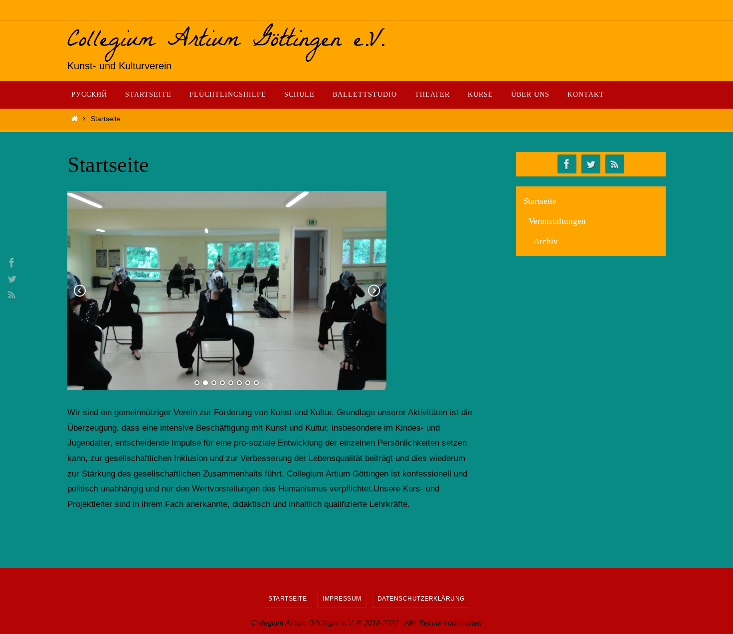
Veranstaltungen (557, 221)
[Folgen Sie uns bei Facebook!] (10, 262)
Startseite (540, 201)
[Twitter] (10, 278)
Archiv (546, 241)
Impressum (342, 598)
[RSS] (10, 294)
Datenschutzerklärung (421, 598)
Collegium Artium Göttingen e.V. (226, 42)
